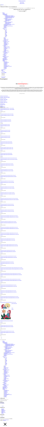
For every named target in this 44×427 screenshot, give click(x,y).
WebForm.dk (4, 420)
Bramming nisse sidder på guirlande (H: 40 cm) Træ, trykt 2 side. (7, 332)
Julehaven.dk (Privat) (22, 3)
